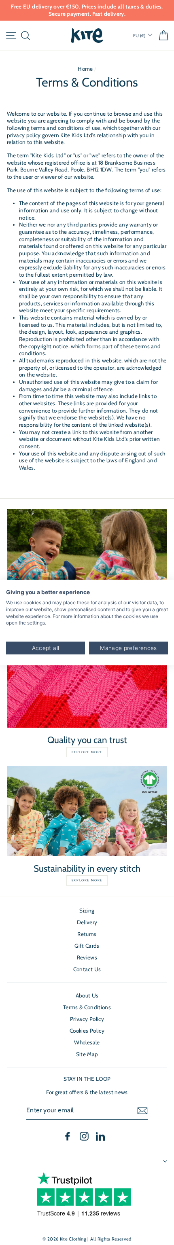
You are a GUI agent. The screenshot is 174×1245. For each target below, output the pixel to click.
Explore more (87, 752)
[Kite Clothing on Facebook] (67, 1136)
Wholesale (87, 1042)
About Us (87, 995)
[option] (87, 10)
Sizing (86, 910)
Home (85, 69)
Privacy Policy (87, 1019)
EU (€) (139, 35)
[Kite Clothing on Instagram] (84, 1136)
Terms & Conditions (87, 1007)
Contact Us (87, 969)
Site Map (87, 1054)
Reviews (87, 957)
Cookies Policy (87, 1030)
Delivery (87, 922)
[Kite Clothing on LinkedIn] (100, 1136)
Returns (86, 934)
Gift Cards (86, 945)
